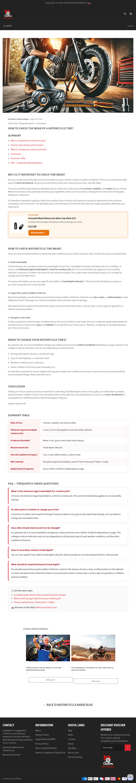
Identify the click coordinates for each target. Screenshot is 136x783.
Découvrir (50, 679)
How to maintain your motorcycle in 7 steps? (34, 602)
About (38, 730)
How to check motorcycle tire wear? (27, 145)
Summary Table (18, 158)
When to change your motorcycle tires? (29, 149)
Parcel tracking (75, 757)
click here (16, 754)
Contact (72, 739)
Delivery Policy (42, 734)
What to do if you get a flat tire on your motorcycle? (37, 598)
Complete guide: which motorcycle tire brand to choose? (40, 595)
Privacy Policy (41, 743)
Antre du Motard (15, 778)
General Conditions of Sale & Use (50, 752)
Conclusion (16, 154)
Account (130, 26)
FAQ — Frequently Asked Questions (26, 163)
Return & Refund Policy (46, 748)
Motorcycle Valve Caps (46, 607)
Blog (70, 730)
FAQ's (70, 734)
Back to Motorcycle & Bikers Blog (69, 704)
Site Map (72, 748)
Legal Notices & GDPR (45, 739)
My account (73, 752)
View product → (39, 232)
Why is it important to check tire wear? (28, 140)
